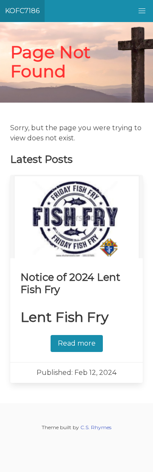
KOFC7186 (22, 11)
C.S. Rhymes (95, 427)
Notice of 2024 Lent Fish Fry (70, 283)
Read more (77, 343)
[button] (142, 11)
